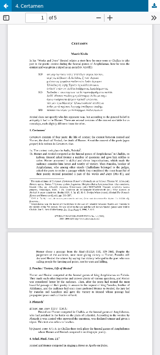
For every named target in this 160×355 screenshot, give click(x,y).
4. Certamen (29, 5)
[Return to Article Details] (6, 6)
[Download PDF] (154, 6)
